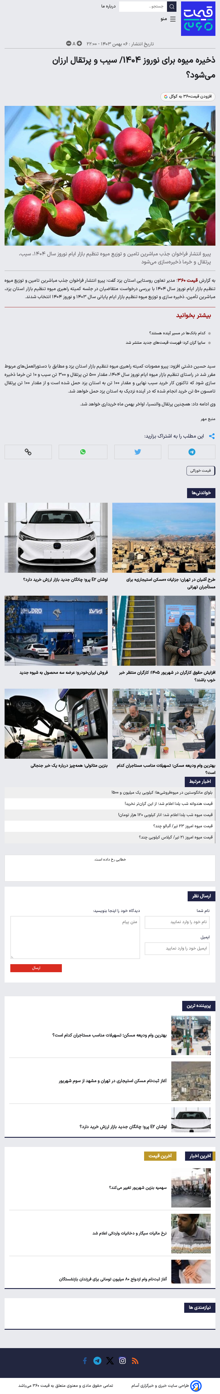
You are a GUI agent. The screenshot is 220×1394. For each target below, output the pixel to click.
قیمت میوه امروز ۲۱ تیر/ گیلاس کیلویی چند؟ (176, 837)
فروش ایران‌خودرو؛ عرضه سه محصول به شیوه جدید (63, 673)
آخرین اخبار (200, 1156)
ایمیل (205, 937)
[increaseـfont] (79, 43)
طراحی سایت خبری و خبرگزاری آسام (160, 1386)
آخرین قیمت (160, 1156)
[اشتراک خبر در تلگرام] (191, 452)
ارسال (36, 968)
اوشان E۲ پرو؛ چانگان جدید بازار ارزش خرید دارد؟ (65, 580)
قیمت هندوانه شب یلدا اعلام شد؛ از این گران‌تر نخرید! (169, 804)
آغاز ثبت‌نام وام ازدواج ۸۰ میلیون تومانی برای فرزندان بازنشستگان (113, 1279)
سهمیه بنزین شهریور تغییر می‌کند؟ (138, 1188)
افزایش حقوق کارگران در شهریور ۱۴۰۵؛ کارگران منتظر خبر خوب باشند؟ (167, 676)
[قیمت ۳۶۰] (198, 18)
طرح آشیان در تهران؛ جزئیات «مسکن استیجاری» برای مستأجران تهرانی (170, 583)
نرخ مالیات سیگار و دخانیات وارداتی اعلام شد (130, 1233)
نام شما (203, 911)
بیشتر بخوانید (193, 315)
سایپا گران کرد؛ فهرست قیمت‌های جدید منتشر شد (165, 343)
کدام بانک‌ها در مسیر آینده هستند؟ (177, 333)
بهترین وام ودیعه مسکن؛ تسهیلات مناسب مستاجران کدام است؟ (166, 769)
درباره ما (109, 6)
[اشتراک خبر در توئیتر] (137, 452)
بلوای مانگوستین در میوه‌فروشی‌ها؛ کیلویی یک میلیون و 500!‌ (162, 793)
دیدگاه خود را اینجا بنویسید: (116, 911)
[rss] (135, 1360)
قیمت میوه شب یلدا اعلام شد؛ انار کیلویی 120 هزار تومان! (165, 815)
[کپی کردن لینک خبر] (28, 452)
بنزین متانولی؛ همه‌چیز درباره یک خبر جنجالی (69, 766)
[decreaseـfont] (68, 43)
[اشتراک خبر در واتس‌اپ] (83, 452)
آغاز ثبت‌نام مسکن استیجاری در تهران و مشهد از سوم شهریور (113, 1081)
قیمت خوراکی (200, 470)
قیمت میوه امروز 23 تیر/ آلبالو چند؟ (183, 826)
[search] (171, 6)
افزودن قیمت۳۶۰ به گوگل (190, 97)
